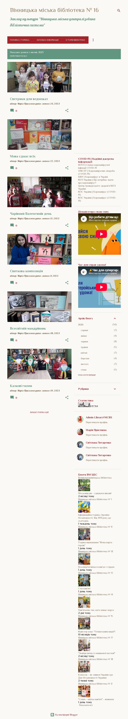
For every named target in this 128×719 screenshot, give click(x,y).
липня (84, 336)
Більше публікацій (39, 412)
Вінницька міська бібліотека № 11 (95, 526)
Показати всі (85, 705)
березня (85, 358)
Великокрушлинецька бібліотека (95, 477)
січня (83, 369)
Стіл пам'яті (84, 588)
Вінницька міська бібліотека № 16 (54, 10)
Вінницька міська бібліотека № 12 (95, 551)
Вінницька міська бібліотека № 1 (95, 499)
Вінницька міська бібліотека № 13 (95, 573)
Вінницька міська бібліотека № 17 (95, 637)
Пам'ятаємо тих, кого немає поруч (96, 610)
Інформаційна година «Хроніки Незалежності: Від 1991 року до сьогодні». (94, 518)
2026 (81, 324)
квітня (84, 352)
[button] (67, 110)
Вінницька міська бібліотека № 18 (95, 659)
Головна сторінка (19, 40)
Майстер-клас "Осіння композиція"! (96, 631)
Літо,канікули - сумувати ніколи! (94, 493)
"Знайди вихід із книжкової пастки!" (96, 653)
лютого (84, 364)
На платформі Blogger (66, 714)
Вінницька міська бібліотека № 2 (95, 683)
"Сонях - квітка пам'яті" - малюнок (96, 699)
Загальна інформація (47, 40)
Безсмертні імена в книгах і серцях (96, 567)
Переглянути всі (18, 56)
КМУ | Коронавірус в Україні (93, 176)
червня (84, 341)
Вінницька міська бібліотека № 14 (95, 594)
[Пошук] (119, 11)
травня (84, 347)
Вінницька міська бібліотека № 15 (95, 616)
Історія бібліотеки (75, 40)
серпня (84, 330)
